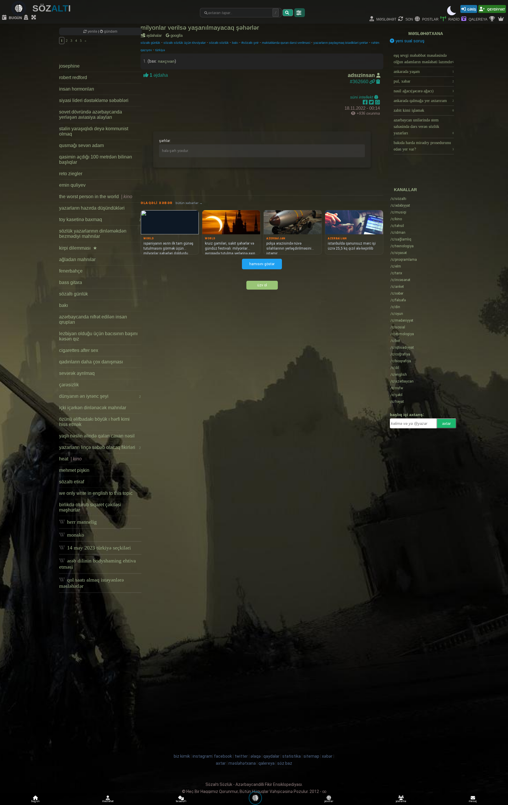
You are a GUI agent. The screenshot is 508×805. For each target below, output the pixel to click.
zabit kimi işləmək (424, 110)
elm (395, 266)
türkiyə (160, 50)
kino (396, 219)
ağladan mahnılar (77, 259)
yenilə (92, 31)
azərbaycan (402, 381)
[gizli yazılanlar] (27, 18)
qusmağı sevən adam (81, 145)
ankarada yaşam (424, 71)
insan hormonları (76, 88)
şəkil (396, 395)
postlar (430, 19)
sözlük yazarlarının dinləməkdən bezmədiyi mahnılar (92, 233)
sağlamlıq (400, 239)
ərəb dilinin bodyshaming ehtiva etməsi (97, 564)
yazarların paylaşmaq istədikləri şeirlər (340, 42)
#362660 (360, 81)
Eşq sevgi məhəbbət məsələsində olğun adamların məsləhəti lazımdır (424, 58)
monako (75, 535)
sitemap (311, 756)
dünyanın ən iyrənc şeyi (100, 396)
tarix (396, 273)
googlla (176, 35)
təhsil (397, 226)
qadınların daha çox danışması (91, 361)
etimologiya (402, 334)
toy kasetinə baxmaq (100, 219)
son (409, 19)
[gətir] (288, 12)
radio (453, 19)
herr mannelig (81, 522)
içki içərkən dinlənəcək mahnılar (92, 407)
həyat (397, 402)
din (395, 307)
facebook (223, 756)
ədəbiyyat (400, 205)
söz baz (284, 763)
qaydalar (271, 756)
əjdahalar (155, 35)
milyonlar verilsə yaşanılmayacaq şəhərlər (200, 27)
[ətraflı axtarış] (299, 12)
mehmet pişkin (74, 470)
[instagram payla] (372, 102)
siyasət (398, 253)
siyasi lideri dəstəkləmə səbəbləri (93, 100)
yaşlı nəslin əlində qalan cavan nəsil (97, 435)
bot (395, 341)
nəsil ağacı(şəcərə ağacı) (424, 91)
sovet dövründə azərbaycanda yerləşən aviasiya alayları (90, 114)
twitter (241, 756)
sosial (397, 327)
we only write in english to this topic (96, 493)
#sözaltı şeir (250, 42)
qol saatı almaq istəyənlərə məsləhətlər (91, 583)
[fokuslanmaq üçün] (34, 18)
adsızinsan (362, 75)
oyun (396, 314)
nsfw (396, 388)
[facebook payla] (366, 102)
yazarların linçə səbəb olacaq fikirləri (100, 447)
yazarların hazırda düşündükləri (92, 208)
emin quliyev (72, 185)
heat (70, 458)
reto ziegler (70, 173)
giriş (471, 8)
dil (394, 368)
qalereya (477, 19)
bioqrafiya (400, 361)
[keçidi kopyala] (378, 81)
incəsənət (400, 280)
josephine (69, 66)
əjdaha (158, 75)
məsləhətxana (425, 33)
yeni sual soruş (409, 41)
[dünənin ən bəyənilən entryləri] (492, 19)
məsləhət (385, 19)
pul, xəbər (424, 81)
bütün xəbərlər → (189, 203)
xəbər (396, 293)
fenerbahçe (71, 270)
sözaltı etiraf (71, 481)
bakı (63, 305)
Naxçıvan (166, 61)
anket (397, 287)
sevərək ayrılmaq (77, 373)
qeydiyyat (495, 8)
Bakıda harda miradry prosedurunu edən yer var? (424, 146)
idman (397, 233)
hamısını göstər (262, 264)
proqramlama (403, 260)
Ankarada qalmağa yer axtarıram (424, 100)
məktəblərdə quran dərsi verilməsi (286, 42)
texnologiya (402, 246)
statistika (291, 756)
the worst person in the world (95, 196)
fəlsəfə (398, 300)
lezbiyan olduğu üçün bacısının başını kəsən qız (98, 336)
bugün (15, 17)
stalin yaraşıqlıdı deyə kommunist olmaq (93, 131)
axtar (446, 423)
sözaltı (398, 199)
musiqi (398, 212)
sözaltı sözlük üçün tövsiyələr (184, 42)
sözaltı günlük (73, 293)
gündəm (110, 31)
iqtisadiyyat (402, 347)
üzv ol (262, 285)
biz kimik (182, 756)
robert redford (73, 77)
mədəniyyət (401, 320)
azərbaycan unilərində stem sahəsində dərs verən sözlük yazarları (424, 126)
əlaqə (255, 756)
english (398, 375)
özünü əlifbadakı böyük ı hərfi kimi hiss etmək (94, 422)
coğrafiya (400, 354)
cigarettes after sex (78, 350)
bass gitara (70, 282)
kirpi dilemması (78, 247)
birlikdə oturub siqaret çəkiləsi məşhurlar (90, 507)
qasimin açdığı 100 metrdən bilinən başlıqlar (95, 159)
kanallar (405, 189)
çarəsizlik (69, 384)
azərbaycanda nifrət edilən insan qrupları (93, 319)
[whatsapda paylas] (377, 102)
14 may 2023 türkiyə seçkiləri (98, 548)
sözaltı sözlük (219, 42)
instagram (202, 756)
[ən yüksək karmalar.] (501, 19)
